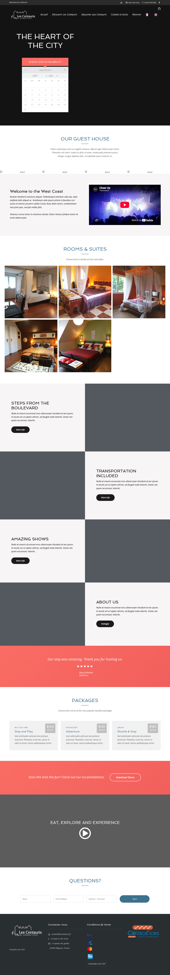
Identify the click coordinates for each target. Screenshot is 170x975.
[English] (156, 14)
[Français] (147, 14)
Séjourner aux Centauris (94, 14)
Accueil (44, 14)
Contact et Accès (119, 14)
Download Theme (125, 777)
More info (20, 429)
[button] (3, 172)
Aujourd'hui (45, 70)
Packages (105, 623)
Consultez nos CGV (17, 949)
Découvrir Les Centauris (64, 14)
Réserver (136, 14)
